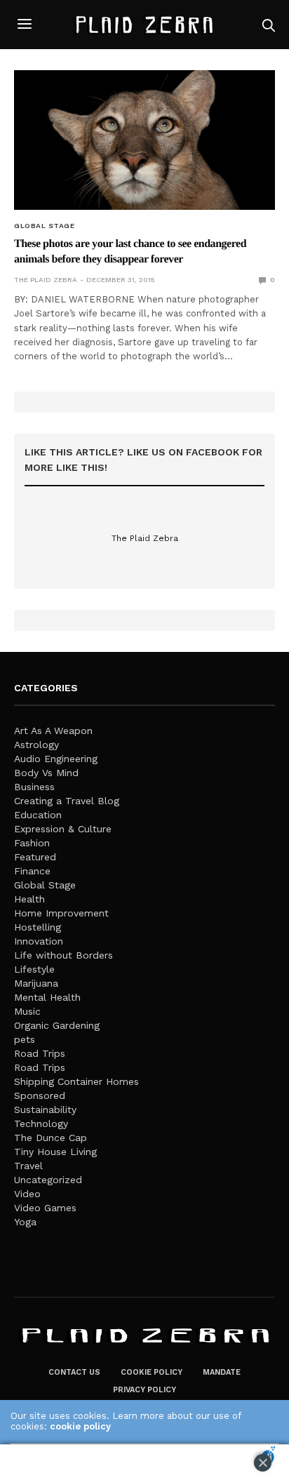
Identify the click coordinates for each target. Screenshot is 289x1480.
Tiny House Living (55, 1151)
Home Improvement (61, 913)
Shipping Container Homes (76, 1081)
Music (27, 1011)
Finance (32, 871)
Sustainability (45, 1109)
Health (29, 899)
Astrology (36, 744)
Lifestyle (34, 969)
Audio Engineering (56, 759)
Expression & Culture (63, 829)
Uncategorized (48, 1180)
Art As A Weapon (53, 730)
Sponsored (39, 1095)
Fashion (32, 843)
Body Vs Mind (46, 773)
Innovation (38, 941)
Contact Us (74, 1372)
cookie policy (80, 1426)
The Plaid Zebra (45, 280)
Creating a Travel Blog (66, 801)
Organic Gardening (57, 1025)
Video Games (45, 1208)
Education (38, 815)
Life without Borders (63, 955)
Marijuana (36, 983)
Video (27, 1194)
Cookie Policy (151, 1372)
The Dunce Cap (50, 1137)
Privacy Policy (144, 1389)
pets (24, 1039)
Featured (35, 857)
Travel (28, 1166)
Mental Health (47, 997)
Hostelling (37, 927)
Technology (41, 1123)
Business (34, 787)
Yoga (25, 1222)
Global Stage (44, 225)
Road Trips (39, 1053)
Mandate (222, 1372)
